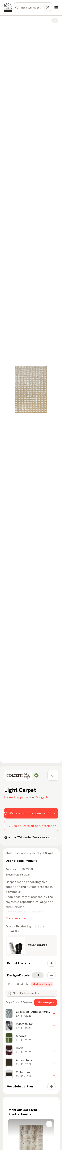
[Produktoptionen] (49, 1124)
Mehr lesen (14, 918)
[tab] (10, 984)
